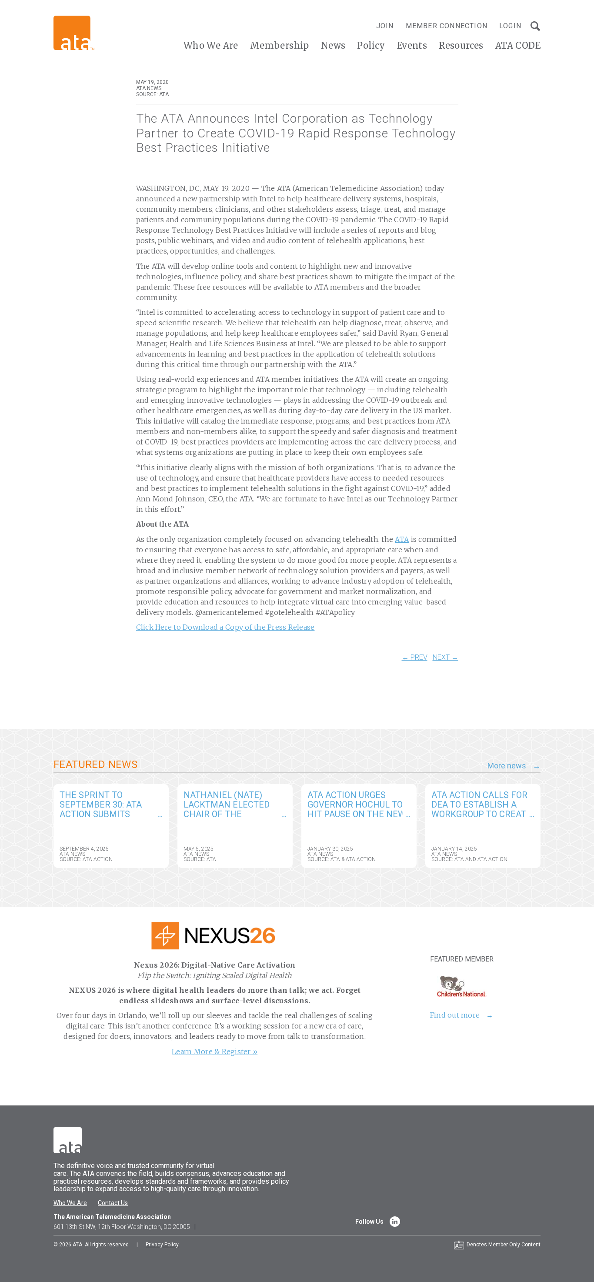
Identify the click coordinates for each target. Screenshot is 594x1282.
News (333, 45)
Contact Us (113, 1202)
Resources (461, 45)
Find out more (455, 1015)
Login (510, 26)
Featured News (95, 764)
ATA (402, 539)
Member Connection (446, 26)
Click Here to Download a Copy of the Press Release (225, 627)
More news (506, 766)
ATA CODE (518, 45)
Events (412, 45)
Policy (371, 45)
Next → (445, 657)
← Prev (414, 657)
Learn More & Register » (214, 1051)
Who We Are (211, 45)
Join (385, 26)
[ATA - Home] (73, 32)
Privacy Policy (162, 1245)
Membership (279, 45)
